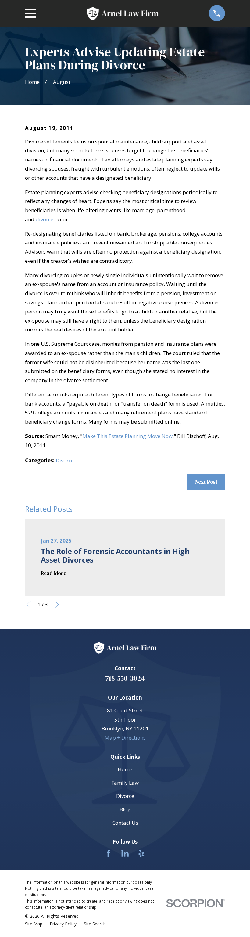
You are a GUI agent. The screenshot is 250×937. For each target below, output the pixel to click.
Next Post (206, 482)
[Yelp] (141, 853)
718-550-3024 (125, 678)
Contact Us (125, 822)
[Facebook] (108, 853)
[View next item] (56, 604)
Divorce (65, 460)
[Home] (123, 13)
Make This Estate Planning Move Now (127, 436)
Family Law (125, 782)
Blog (125, 809)
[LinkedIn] (125, 853)
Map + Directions (125, 737)
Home (125, 769)
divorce (44, 219)
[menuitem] (33, 924)
